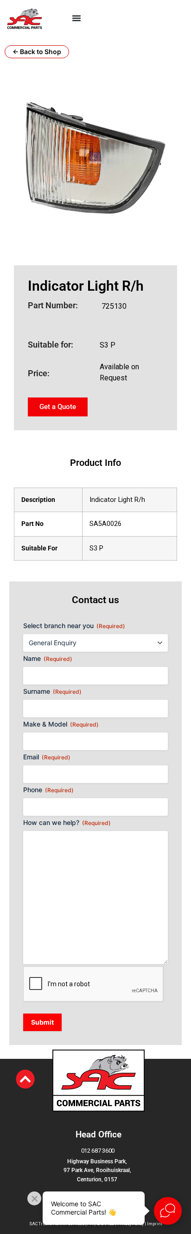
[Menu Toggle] (76, 18)
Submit (42, 1022)
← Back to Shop (37, 51)
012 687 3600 (98, 1150)
